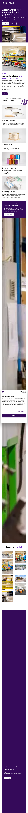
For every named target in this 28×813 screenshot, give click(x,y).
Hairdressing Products (9, 168)
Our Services (5, 23)
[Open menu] (24, 2)
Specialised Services (8, 121)
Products (13, 23)
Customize (13, 420)
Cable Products (7, 144)
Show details (21, 411)
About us (5, 93)
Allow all (14, 415)
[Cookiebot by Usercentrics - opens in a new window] (20, 392)
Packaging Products (8, 192)
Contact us (7, 778)
